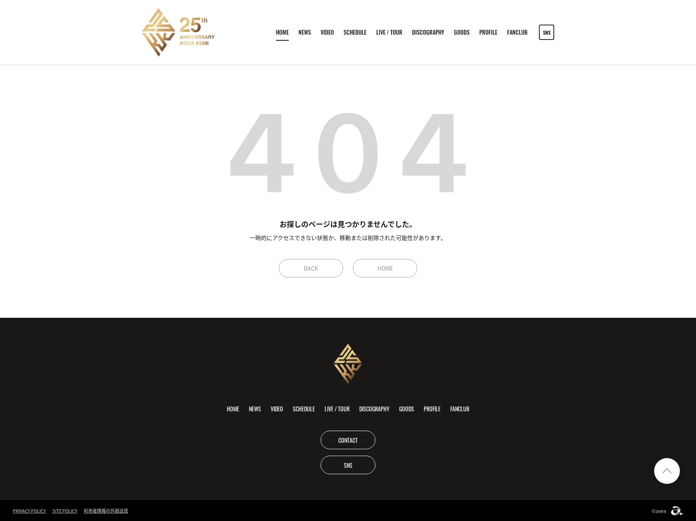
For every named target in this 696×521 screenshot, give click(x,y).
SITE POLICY (64, 510)
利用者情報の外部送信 (106, 510)
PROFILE (488, 32)
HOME (282, 32)
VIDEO (327, 32)
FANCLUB (517, 32)
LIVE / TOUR (389, 32)
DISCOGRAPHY (428, 32)
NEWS (304, 32)
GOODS (462, 32)
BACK (311, 268)
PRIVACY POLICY (29, 510)
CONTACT (348, 440)
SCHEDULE (355, 32)
